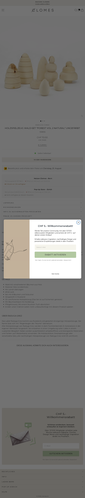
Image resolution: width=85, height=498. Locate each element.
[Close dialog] (78, 222)
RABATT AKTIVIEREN (55, 255)
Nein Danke (55, 274)
